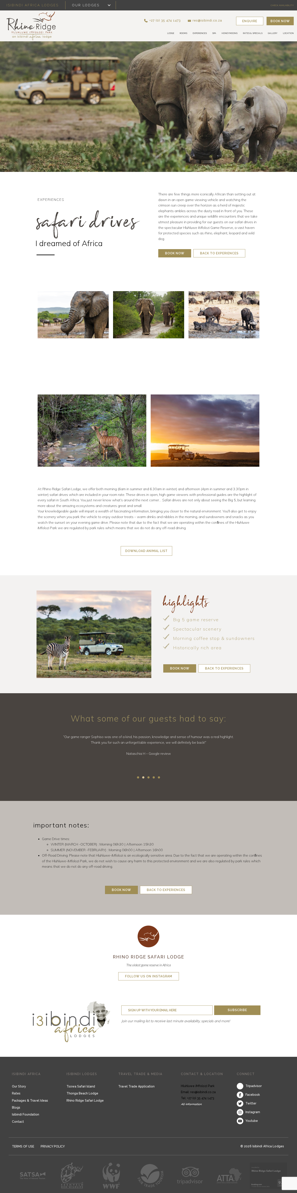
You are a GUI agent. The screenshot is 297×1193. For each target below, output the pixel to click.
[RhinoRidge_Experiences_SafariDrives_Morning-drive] (205, 430)
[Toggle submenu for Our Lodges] (109, 5)
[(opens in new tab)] (148, 936)
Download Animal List (146, 551)
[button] (169, 20)
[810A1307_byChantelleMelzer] (92, 430)
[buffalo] (224, 314)
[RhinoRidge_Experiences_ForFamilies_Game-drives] (148, 366)
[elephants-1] (148, 315)
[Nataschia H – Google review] (148, 751)
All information (191, 1104)
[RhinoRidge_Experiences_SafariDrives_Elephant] (73, 315)
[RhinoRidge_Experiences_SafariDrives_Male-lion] (224, 366)
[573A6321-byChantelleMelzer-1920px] (73, 366)
